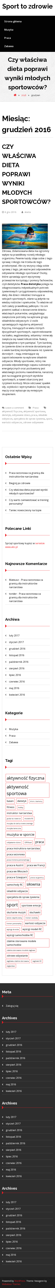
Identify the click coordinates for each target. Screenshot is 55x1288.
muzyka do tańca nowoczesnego (20, 823)
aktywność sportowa (34, 411)
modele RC (28, 819)
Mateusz (14, 580)
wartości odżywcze (12, 422)
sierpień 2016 (16, 668)
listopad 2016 (16, 655)
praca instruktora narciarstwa (23, 848)
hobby (20, 807)
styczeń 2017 (16, 642)
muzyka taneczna (14, 828)
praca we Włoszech (17, 871)
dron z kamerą (36, 801)
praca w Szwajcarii (17, 877)
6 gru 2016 (10, 212)
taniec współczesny (14, 918)
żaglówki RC (37, 961)
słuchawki (34, 912)
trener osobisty (32, 918)
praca (34, 414)
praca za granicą (37, 878)
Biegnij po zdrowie (19, 483)
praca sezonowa (16, 854)
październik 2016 (18, 662)
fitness (10, 807)
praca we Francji (36, 865)
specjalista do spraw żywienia (29, 418)
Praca (7, 38)
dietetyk (6, 414)
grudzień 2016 (17, 648)
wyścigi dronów (13, 929)
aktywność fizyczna (12, 411)
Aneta (27, 212)
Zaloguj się (12, 1005)
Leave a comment (14, 407)
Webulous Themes (11, 1284)
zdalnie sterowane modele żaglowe (21, 950)
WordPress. (20, 1280)
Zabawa (8, 46)
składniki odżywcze (17, 891)
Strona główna (13, 21)
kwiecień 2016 (17, 694)
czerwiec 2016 (17, 681)
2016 (23, 95)
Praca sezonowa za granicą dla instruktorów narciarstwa (26, 583)
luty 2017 (14, 635)
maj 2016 (14, 688)
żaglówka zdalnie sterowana (18, 961)
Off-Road (28, 842)
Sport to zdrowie (27, 6)
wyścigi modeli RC (32, 929)
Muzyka (8, 29)
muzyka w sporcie (20, 834)
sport (49, 418)
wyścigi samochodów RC (20, 935)
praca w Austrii (15, 865)
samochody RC (15, 884)
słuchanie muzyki (16, 912)
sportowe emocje (31, 905)
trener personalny (14, 923)
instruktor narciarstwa (19, 813)
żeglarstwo (11, 966)
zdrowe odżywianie (33, 422)
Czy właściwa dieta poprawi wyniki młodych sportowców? (26, 174)
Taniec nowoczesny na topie (25, 510)
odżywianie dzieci (21, 414)
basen (10, 801)
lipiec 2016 (15, 675)
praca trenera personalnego (18, 860)
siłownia (33, 884)
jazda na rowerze (14, 819)
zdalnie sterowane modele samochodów (21, 942)
